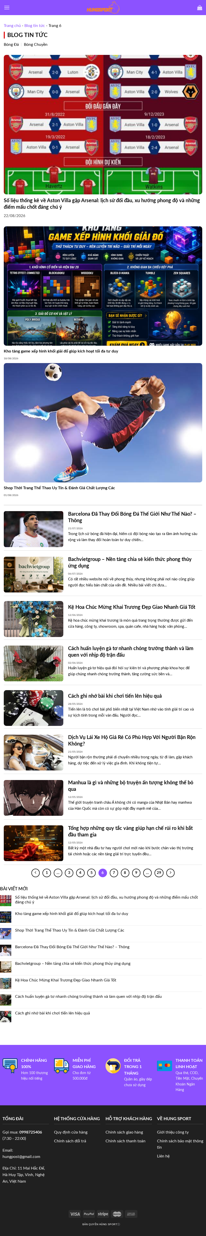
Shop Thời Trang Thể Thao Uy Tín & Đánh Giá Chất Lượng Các (69, 930)
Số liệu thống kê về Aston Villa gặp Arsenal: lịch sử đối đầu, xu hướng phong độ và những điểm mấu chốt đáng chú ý (106, 899)
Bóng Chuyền (35, 45)
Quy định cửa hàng (70, 1132)
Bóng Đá (11, 45)
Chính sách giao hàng (124, 1132)
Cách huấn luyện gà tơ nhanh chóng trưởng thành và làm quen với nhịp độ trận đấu (88, 997)
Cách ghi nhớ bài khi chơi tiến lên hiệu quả (52, 1013)
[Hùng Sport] (103, 7)
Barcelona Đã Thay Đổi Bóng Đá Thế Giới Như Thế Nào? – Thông (72, 947)
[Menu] (7, 7)
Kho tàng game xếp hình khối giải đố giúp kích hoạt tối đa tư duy (71, 914)
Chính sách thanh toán (125, 1141)
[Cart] (199, 7)
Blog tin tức (34, 26)
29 (159, 873)
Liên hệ (163, 1156)
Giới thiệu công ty (173, 1132)
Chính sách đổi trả (70, 1141)
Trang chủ (12, 26)
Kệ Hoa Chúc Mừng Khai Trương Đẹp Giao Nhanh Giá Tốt (65, 980)
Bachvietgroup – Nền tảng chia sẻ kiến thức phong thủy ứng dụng (72, 963)
